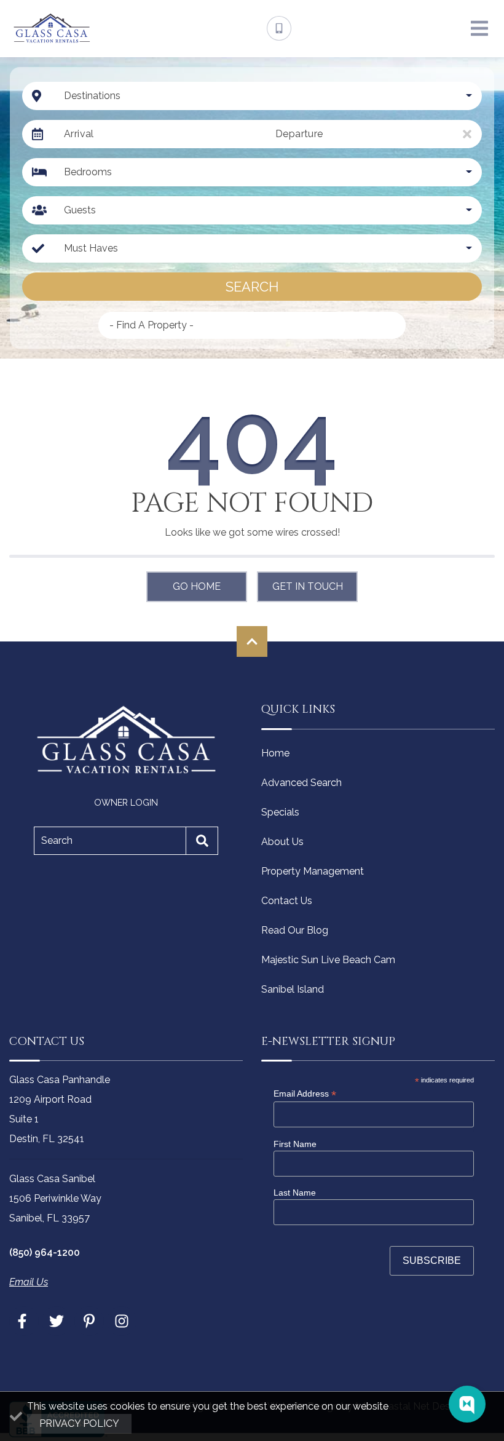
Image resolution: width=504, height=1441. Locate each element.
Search (252, 287)
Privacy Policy (79, 1423)
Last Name (295, 1192)
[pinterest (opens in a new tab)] (89, 1321)
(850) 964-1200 (44, 1252)
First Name (295, 1144)
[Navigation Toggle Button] (479, 28)
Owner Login (126, 802)
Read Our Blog (294, 930)
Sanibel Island (292, 989)
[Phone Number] (279, 28)
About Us (282, 842)
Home (275, 753)
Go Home (197, 586)
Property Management (312, 871)
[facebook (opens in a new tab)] (24, 1321)
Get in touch (307, 586)
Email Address (305, 1094)
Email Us (28, 1282)
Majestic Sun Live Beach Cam (328, 960)
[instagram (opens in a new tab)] (121, 1321)
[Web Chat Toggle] (467, 1404)
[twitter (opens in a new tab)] (56, 1321)
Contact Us (286, 901)
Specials (280, 812)
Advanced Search (301, 782)
